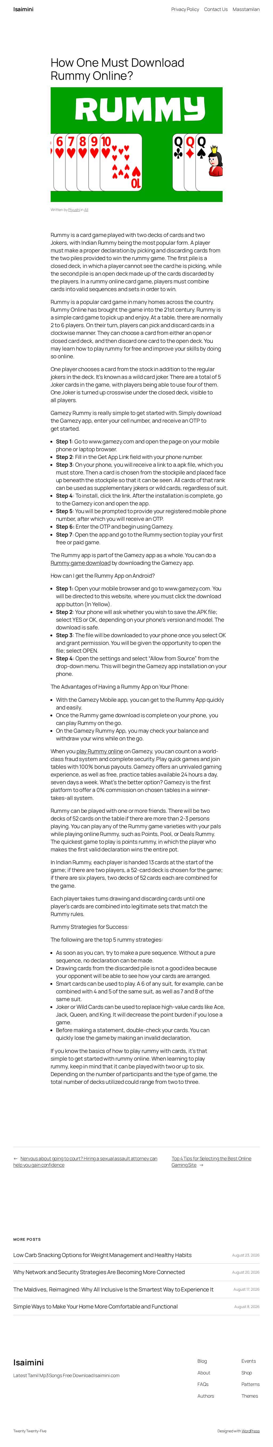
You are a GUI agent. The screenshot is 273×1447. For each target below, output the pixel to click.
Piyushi (74, 209)
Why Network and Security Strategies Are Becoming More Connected (99, 1272)
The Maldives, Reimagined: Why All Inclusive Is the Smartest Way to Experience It (113, 1289)
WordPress (251, 1430)
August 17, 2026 (247, 1289)
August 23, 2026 (246, 1255)
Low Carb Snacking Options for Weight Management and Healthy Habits (102, 1255)
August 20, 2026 (246, 1272)
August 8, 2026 (247, 1306)
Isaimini (23, 9)
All (86, 209)
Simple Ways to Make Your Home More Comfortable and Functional (95, 1306)
